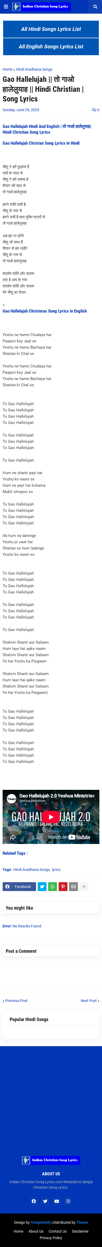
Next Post (89, 1001)
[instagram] (68, 1201)
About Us (36, 1231)
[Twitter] (42, 886)
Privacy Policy (51, 1238)
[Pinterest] (63, 886)
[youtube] (56, 1201)
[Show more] (84, 886)
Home (7, 69)
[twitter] (45, 1201)
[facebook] (33, 1201)
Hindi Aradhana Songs (34, 69)
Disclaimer (80, 1231)
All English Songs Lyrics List (51, 46)
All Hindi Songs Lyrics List (51, 29)
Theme (82, 1222)
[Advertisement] (51, 1097)
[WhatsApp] (52, 886)
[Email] (73, 886)
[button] (6, 6)
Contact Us (58, 1231)
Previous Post (16, 1001)
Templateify (41, 1222)
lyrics (56, 869)
